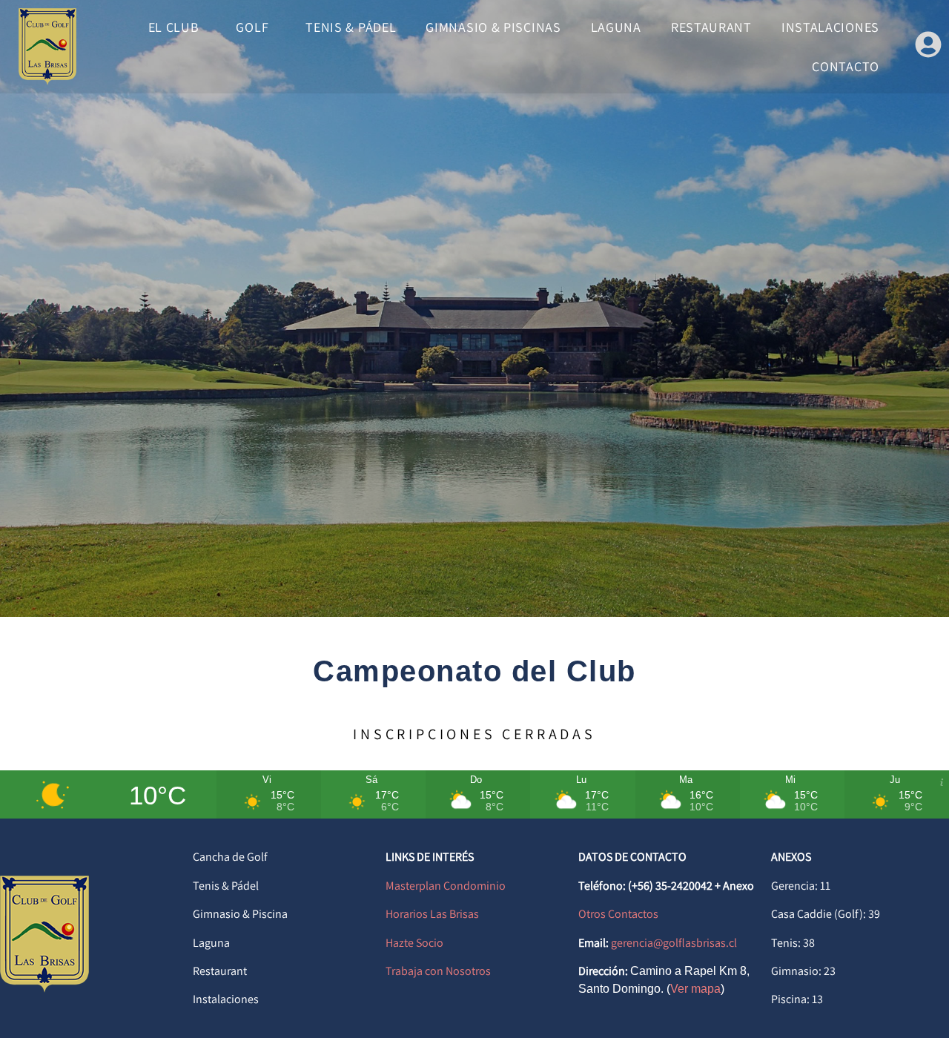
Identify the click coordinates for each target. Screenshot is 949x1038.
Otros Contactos (618, 914)
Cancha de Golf (230, 857)
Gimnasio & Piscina (240, 914)
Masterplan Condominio (446, 885)
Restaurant (220, 971)
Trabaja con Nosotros (438, 971)
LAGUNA (616, 27)
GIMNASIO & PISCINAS (493, 27)
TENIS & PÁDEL (350, 27)
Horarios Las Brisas (432, 914)
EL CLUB (173, 27)
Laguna (211, 943)
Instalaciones (226, 999)
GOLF (252, 27)
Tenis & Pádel (226, 885)
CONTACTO (845, 66)
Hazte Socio (414, 943)
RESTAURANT (711, 27)
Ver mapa (695, 988)
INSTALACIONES (830, 27)
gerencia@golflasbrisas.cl (674, 943)
